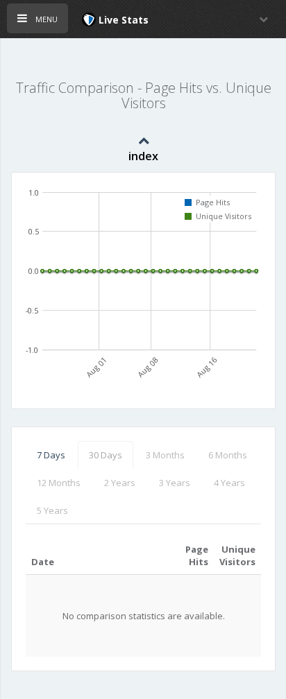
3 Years (174, 482)
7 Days (51, 455)
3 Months (165, 455)
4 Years (229, 482)
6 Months (227, 455)
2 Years (119, 482)
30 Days (105, 455)
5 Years (52, 510)
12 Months (59, 482)
